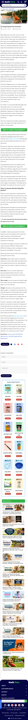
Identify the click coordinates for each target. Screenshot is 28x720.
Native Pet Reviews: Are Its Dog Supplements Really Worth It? (12, 600)
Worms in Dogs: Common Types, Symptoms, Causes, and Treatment (13, 588)
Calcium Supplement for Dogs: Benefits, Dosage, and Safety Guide (13, 562)
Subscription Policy (20, 715)
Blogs (4, 8)
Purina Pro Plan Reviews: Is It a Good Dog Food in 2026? (13, 525)
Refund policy (5, 712)
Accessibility (23, 712)
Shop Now (8, 399)
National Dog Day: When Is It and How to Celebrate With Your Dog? (12, 537)
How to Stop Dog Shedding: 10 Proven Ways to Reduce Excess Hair (13, 636)
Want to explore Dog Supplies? (14, 130)
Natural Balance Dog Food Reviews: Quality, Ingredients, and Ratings (13, 612)
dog (24, 21)
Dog (7, 8)
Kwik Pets (8, 707)
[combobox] (13, 5)
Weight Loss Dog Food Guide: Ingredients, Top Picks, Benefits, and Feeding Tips (13, 575)
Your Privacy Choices (16, 718)
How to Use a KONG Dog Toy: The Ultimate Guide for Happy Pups (12, 669)
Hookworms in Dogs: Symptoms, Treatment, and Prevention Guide (12, 513)
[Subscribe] (26, 701)
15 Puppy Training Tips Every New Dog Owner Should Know (12, 624)
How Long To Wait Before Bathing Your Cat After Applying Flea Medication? (12, 336)
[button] (2, 1)
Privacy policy (14, 712)
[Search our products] (25, 5)
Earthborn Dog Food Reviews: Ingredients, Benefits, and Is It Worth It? (13, 550)
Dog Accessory (12, 8)
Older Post (5, 344)
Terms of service (9, 715)
